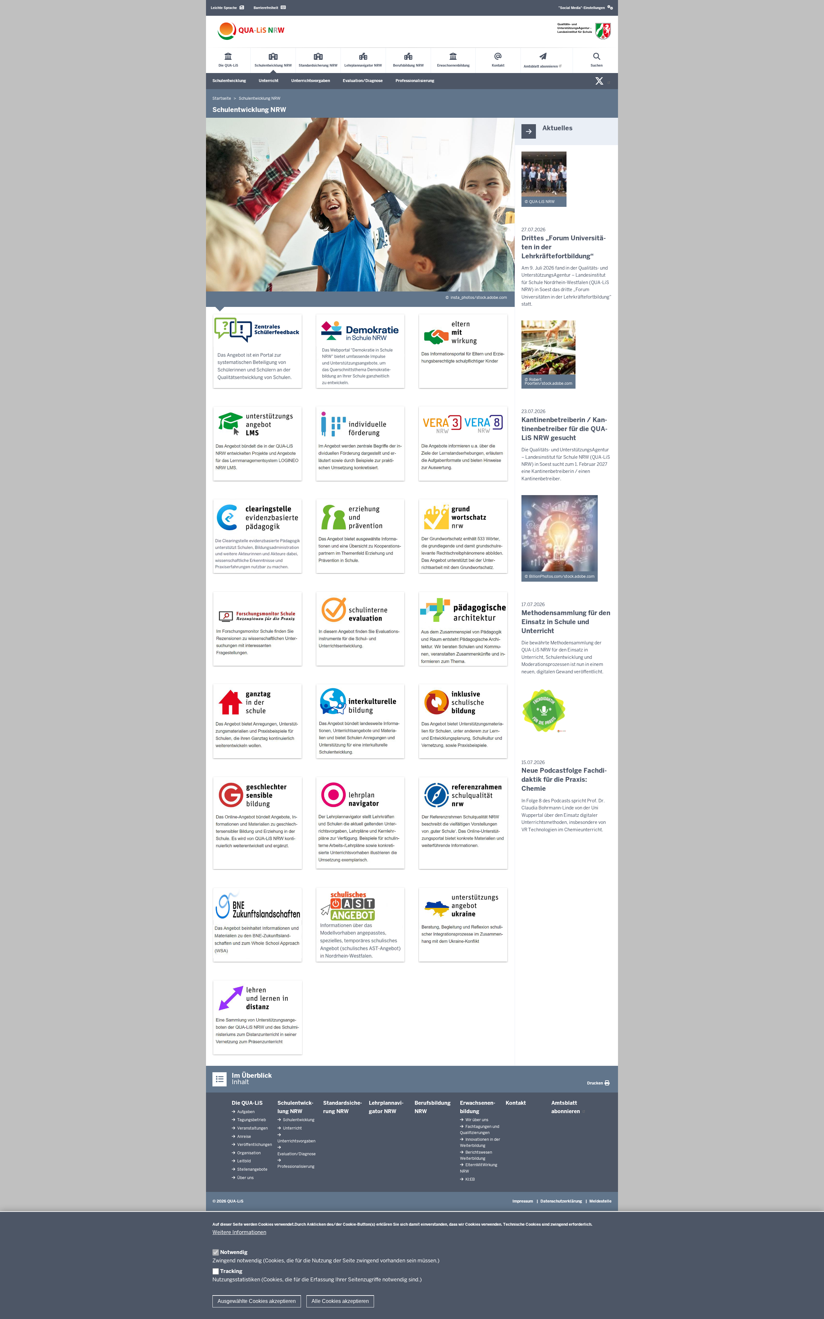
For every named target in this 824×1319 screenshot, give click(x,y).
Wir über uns (476, 1119)
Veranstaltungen (252, 1128)
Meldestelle (600, 1201)
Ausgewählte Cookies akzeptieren (257, 1301)
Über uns (245, 1177)
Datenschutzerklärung (561, 1201)
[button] (586, 8)
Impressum (522, 1201)
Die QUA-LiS (247, 1103)
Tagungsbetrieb (251, 1119)
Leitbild (243, 1161)
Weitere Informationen (239, 1232)
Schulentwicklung (229, 80)
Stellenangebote (251, 1169)
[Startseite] (251, 31)
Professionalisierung (415, 80)
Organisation (248, 1153)
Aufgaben (245, 1111)
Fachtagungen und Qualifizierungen (479, 1129)
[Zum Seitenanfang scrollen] (811, 1307)
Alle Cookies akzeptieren (340, 1301)
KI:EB (469, 1179)
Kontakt (516, 1103)
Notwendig (234, 1252)
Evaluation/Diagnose (363, 80)
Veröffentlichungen (254, 1144)
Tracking (231, 1271)
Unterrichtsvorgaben (310, 80)
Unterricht (268, 80)
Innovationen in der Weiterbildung (480, 1142)
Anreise (243, 1136)
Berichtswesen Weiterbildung (476, 1155)
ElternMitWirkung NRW (478, 1168)
